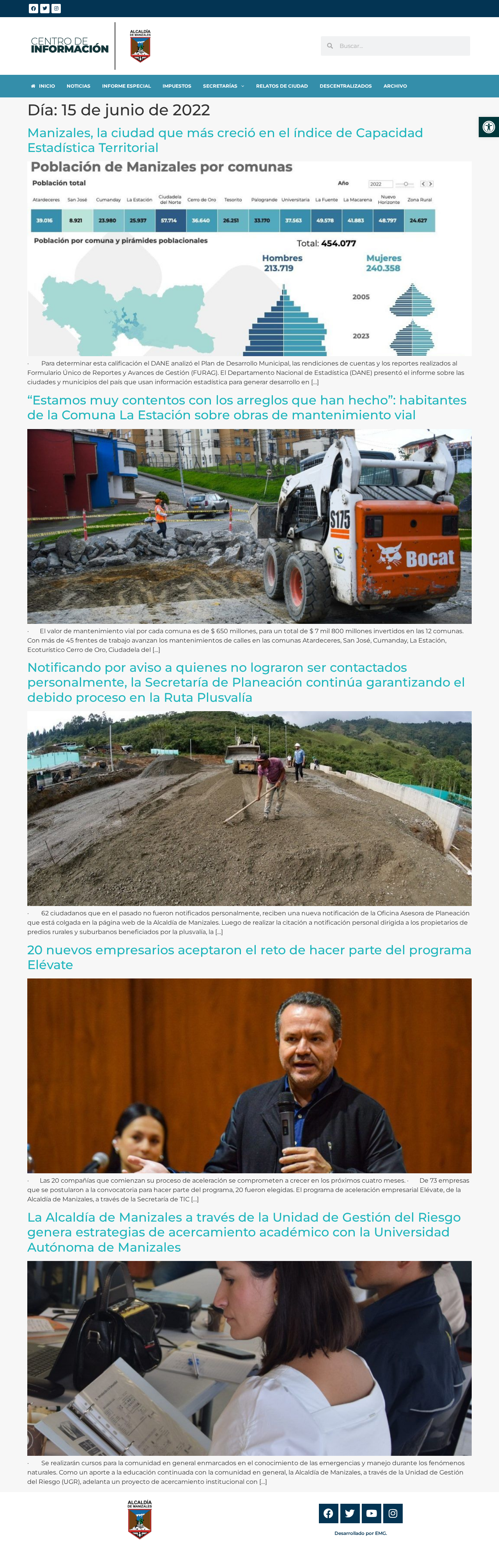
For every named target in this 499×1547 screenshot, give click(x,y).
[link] (489, 127)
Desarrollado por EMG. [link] (360, 1533)
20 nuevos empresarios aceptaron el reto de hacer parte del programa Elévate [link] (249, 957)
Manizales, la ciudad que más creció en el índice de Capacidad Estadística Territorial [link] (225, 140)
